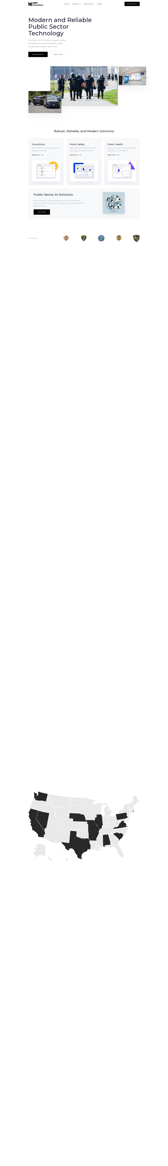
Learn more (58, 54)
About (99, 4)
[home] (35, 4)
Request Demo (132, 4)
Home (66, 4)
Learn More (41, 212)
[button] (76, 4)
